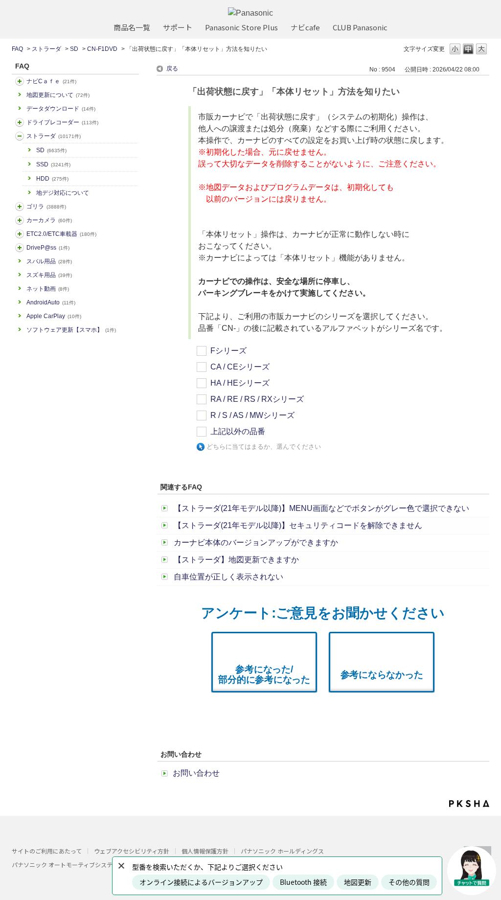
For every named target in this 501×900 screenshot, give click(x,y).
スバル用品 (49, 261)
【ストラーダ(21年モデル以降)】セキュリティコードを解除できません (298, 525)
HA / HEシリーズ (240, 383)
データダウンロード (60, 108)
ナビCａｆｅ (51, 81)
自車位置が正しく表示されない (228, 577)
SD (74, 49)
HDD (52, 178)
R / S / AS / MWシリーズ (252, 415)
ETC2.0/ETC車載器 (61, 234)
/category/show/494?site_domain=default (19, 220)
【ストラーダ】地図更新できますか (236, 559)
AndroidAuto (50, 302)
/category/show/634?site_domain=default (19, 122)
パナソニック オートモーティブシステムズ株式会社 (80, 864)
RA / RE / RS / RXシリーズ (257, 399)
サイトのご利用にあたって (47, 851)
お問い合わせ (196, 773)
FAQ (17, 49)
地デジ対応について (62, 192)
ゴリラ (46, 206)
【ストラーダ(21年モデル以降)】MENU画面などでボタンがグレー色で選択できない (321, 508)
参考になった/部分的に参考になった (264, 674)
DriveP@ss (47, 247)
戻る (172, 68)
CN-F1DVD (102, 49)
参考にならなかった (382, 674)
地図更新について (58, 95)
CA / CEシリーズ (240, 367)
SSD (53, 164)
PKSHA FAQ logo (469, 803)
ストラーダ (46, 49)
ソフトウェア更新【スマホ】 (71, 329)
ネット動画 (47, 288)
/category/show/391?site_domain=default (19, 136)
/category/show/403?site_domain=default (19, 247)
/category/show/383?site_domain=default (19, 206)
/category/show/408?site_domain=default (19, 81)
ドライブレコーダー (62, 122)
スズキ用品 (49, 275)
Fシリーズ (228, 350)
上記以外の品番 (237, 431)
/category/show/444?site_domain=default (19, 234)
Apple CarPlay (53, 316)
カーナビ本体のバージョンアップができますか (256, 542)
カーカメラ (49, 220)
